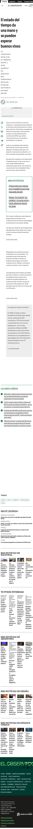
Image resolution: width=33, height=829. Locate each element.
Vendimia (15, 500)
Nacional (4, 776)
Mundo (3, 781)
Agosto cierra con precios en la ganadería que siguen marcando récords (16, 518)
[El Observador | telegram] (28, 768)
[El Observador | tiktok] (31, 765)
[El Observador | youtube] (28, 765)
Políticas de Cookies (6, 818)
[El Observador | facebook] (21, 765)
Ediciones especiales (8, 787)
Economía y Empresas (8, 779)
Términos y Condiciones (8, 823)
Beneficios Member (18, 774)
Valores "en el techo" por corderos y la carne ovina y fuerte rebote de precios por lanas (16, 524)
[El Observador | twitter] (18, 765)
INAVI (3, 500)
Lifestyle (28, 781)
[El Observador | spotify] (24, 768)
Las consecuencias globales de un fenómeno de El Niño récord (15, 542)
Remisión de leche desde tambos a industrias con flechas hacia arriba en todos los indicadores (16, 536)
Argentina (12, 1)
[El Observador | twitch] (31, 768)
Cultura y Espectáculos (15, 781)
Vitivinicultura (25, 500)
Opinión (3, 784)
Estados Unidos (6, 792)
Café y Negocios (14, 776)
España (22, 789)
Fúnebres (10, 784)
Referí (28, 774)
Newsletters (5, 789)
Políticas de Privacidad (7, 820)
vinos (8, 500)
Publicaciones (21, 787)
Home (3, 774)
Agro (26, 5)
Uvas (3, 503)
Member (8, 774)
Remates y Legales (21, 784)
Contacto (3, 826)
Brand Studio (26, 779)
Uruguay (4, 1)
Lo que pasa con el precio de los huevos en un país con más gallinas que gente (15, 530)
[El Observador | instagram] (24, 765)
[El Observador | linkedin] (20, 768)
